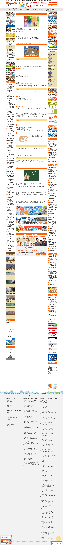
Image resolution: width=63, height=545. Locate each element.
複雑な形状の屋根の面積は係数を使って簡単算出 (47, 466)
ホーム (9, 9)
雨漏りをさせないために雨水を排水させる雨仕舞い (48, 527)
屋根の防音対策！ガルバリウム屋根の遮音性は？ (53, 161)
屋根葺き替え (54, 54)
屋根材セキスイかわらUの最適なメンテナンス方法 (53, 205)
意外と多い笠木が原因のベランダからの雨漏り (10, 107)
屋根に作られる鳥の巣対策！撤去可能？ (53, 311)
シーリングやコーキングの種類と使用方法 (10, 143)
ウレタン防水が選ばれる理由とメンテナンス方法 (10, 114)
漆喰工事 (53, 61)
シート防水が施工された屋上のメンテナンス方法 (10, 116)
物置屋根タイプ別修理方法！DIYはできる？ (52, 297)
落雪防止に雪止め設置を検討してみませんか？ (30, 452)
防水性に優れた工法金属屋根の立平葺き (10, 145)
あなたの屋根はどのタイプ (44, 402)
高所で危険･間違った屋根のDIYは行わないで (47, 486)
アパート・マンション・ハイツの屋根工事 (29, 425)
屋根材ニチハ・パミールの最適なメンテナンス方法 (53, 202)
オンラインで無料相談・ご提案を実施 (29, 401)
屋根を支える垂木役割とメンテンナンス (10, 224)
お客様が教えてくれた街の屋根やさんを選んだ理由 (14, 416)
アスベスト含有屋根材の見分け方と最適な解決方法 (48, 479)
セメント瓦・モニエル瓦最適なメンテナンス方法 (10, 131)
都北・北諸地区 (9, 352)
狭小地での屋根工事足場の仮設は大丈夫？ (52, 209)
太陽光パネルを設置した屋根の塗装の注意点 (53, 198)
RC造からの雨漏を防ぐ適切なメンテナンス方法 (47, 485)
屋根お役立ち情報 (51, 217)
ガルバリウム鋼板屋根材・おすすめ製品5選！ (47, 419)
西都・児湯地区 (9, 355)
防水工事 (53, 69)
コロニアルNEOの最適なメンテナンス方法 (53, 207)
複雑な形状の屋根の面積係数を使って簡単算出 (10, 154)
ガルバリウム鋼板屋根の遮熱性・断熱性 (53, 150)
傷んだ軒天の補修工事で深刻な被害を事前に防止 (10, 109)
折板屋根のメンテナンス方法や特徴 (46, 439)
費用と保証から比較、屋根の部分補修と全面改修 (53, 176)
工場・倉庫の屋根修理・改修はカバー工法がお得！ (53, 302)
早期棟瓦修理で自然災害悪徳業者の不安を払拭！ (10, 136)
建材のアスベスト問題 (10, 184)
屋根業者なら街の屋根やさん (11, 424)
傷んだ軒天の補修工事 (44, 494)
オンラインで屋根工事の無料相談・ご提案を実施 (53, 256)
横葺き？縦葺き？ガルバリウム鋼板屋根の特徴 (53, 157)
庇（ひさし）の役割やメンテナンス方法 (10, 231)
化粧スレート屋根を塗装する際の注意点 (52, 200)
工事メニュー (41, 9)
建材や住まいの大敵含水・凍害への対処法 (10, 169)
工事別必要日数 (51, 213)
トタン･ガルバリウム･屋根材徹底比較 (10, 210)
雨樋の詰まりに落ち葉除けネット (28, 458)
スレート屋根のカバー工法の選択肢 (53, 187)
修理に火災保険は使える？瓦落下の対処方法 (53, 224)
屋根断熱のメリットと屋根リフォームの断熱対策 (10, 241)
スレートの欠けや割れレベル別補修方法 (52, 189)
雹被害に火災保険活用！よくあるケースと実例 (53, 248)
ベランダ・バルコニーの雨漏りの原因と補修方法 (10, 126)
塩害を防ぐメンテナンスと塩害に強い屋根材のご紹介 (48, 518)
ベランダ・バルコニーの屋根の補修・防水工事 (30, 421)
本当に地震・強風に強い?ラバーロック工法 (11, 150)
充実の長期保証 (9, 406)
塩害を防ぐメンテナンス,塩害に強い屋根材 (11, 197)
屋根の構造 (8, 100)
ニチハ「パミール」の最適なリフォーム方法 (47, 411)
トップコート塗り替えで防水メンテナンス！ (10, 248)
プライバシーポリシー (10, 331)
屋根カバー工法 (54, 58)
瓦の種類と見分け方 (43, 500)
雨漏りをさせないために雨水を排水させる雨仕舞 (10, 173)
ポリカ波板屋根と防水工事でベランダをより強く (53, 304)
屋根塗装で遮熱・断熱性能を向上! (52, 242)
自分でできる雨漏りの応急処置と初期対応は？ (53, 244)
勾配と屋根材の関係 (10, 171)
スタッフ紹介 (9, 324)
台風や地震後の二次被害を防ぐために (53, 226)
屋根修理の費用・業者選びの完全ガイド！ (10, 88)
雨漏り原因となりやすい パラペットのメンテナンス (31, 447)
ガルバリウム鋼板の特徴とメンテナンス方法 (10, 217)
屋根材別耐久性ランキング (9, 194)
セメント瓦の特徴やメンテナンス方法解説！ (10, 128)
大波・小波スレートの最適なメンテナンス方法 (10, 138)
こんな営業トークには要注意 (52, 269)
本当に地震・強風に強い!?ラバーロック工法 (47, 523)
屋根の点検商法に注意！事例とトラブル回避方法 (53, 273)
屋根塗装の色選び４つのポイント (51, 237)
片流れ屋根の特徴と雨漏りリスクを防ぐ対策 (10, 158)
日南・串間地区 (9, 350)
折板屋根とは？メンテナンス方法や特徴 (53, 196)
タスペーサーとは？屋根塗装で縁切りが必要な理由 (48, 451)
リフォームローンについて (27, 437)
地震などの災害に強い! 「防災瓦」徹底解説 (52, 233)
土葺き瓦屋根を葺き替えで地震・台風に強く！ (10, 133)
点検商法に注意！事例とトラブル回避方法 (29, 410)
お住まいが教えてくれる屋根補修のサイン (53, 178)
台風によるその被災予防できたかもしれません (53, 219)
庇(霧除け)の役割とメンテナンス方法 (10, 140)
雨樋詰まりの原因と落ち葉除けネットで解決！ (53, 308)
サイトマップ (9, 336)
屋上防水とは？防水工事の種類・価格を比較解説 (10, 124)
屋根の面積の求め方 (10, 152)
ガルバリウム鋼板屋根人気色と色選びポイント (53, 153)
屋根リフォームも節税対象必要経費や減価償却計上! (53, 321)
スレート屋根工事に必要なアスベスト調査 (46, 480)
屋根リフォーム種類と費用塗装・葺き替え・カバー (53, 185)
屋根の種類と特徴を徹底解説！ (10, 84)
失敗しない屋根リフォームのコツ (52, 169)
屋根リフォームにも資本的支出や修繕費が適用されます (31, 438)
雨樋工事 (53, 65)
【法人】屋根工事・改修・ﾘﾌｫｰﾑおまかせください (53, 319)
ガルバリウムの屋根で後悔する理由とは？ (10, 212)
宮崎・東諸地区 (9, 349)
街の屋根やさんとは (9, 400)
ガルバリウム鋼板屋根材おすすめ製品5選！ (53, 155)
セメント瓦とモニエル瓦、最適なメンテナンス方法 (48, 441)
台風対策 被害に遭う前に (27, 417)
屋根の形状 (8, 156)
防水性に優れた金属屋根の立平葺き (46, 513)
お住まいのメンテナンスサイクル (45, 497)
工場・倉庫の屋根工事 (52, 312)
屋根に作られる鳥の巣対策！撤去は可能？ (29, 459)
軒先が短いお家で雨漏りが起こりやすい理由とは (10, 180)
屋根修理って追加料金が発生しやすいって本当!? (53, 278)
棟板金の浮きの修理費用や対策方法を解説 (10, 98)
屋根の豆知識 (9, 190)
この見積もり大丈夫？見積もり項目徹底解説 (52, 265)
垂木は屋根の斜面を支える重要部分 (29, 442)
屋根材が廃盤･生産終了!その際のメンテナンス (10, 201)
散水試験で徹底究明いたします (28, 416)
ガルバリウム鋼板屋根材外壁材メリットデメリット (53, 159)
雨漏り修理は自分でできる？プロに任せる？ (10, 93)
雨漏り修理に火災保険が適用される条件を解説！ (53, 246)
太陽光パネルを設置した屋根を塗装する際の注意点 (31, 462)
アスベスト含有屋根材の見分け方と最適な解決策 (10, 182)
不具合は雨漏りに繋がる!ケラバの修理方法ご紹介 (11, 104)
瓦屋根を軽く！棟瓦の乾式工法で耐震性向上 (47, 475)
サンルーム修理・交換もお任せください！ (53, 300)
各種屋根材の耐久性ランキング (45, 506)
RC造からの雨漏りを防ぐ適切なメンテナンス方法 (11, 229)
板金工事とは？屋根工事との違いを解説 (10, 96)
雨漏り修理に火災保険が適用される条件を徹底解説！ (48, 539)
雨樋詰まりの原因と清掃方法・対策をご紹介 (30, 457)
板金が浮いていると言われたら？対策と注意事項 (53, 276)
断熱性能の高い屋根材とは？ (9, 238)
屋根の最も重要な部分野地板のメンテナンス (10, 188)
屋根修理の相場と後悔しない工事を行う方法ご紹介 (31, 432)
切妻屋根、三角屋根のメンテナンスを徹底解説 (10, 160)
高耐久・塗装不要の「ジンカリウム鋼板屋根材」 (47, 484)
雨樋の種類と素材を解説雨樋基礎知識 (10, 243)
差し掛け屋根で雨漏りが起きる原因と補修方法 (47, 526)
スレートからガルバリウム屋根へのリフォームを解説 (53, 144)
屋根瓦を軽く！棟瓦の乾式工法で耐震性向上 (52, 228)
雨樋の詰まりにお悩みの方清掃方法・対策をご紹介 (53, 306)
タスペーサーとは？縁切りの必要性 (10, 112)
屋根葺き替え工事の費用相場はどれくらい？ (53, 174)
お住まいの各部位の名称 (10, 86)
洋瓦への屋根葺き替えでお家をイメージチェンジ (10, 204)
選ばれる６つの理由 (9, 401)
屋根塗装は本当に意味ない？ (9, 91)
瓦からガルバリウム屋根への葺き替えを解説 (53, 146)
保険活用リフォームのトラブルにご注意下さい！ (47, 516)
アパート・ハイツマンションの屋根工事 (52, 315)
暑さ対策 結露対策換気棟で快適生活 (10, 167)
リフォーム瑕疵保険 (9, 405)
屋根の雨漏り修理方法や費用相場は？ (10, 226)
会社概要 (53, 9)
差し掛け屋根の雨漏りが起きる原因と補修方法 (10, 163)
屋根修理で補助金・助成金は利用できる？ (52, 250)
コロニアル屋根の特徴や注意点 (51, 191)
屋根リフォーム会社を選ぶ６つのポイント (53, 215)
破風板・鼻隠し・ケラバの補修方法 (46, 445)
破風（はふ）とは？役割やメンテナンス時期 (10, 250)
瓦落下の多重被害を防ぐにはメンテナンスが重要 (53, 222)
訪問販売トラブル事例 (52, 271)
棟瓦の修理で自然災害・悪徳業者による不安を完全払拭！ (49, 457)
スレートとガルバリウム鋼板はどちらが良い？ (53, 141)
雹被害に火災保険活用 (44, 537)
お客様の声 (28, 9)
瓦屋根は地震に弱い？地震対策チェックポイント (53, 231)
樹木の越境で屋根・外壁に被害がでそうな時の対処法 (53, 280)
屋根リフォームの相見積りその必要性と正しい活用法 (53, 258)
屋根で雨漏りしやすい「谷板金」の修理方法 (10, 176)
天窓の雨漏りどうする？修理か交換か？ (10, 236)
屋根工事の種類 (52, 51)
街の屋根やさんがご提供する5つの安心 (15, 9)
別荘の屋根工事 (26, 426)
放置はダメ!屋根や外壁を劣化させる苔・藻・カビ (11, 199)
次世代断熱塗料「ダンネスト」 (51, 239)
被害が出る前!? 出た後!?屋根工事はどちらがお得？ (53, 267)
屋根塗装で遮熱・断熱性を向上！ (45, 471)
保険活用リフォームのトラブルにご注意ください (53, 282)
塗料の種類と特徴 (52, 330)
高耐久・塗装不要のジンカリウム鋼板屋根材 (10, 219)
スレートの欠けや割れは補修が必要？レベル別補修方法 (48, 436)
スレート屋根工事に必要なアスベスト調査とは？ (10, 246)
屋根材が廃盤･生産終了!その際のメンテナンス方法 (48, 455)
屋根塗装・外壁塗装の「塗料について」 (46, 406)
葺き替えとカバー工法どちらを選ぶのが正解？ (53, 180)
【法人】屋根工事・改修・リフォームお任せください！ (31, 427)
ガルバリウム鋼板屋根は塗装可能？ (53, 148)
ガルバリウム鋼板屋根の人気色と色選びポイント (47, 428)
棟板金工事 (54, 76)
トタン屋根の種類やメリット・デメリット (52, 194)
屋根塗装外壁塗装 (53, 80)
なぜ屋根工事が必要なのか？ (53, 167)
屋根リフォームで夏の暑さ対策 (28, 422)
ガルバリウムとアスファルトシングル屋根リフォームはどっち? (11, 207)
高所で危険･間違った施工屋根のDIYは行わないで (11, 222)
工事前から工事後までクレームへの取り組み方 (53, 263)
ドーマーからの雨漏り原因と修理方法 (10, 234)
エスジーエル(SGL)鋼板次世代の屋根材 (10, 214)
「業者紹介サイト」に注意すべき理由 (52, 284)
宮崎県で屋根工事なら (10, 329)
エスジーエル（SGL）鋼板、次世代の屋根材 (47, 512)
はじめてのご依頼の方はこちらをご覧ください (30, 400)
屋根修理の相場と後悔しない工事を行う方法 (52, 171)
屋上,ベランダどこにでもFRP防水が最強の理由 (11, 121)
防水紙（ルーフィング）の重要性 (45, 502)
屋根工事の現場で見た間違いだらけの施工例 (52, 235)
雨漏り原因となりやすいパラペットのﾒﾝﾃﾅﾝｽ (10, 119)
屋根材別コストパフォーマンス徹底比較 (10, 192)
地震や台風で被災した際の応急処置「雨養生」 (10, 147)
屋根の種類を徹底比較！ (51, 182)
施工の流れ (34, 9)
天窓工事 (53, 84)
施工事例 (21, 9)
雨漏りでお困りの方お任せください (29, 406)
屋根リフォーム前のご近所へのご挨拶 (52, 260)
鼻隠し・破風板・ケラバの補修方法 (10, 102)
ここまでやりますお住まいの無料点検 (47, 9)
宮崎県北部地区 (9, 357)
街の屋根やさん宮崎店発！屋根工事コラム (12, 417)
